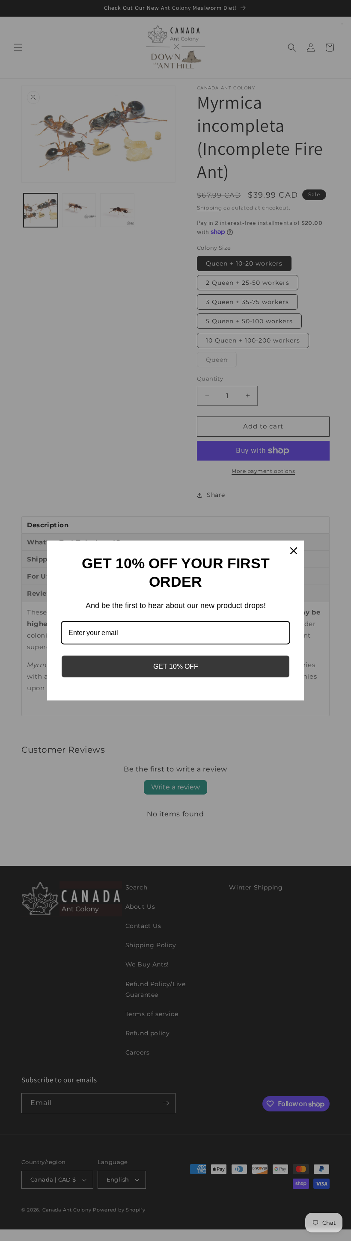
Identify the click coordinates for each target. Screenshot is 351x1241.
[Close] (293, 551)
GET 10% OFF (175, 666)
